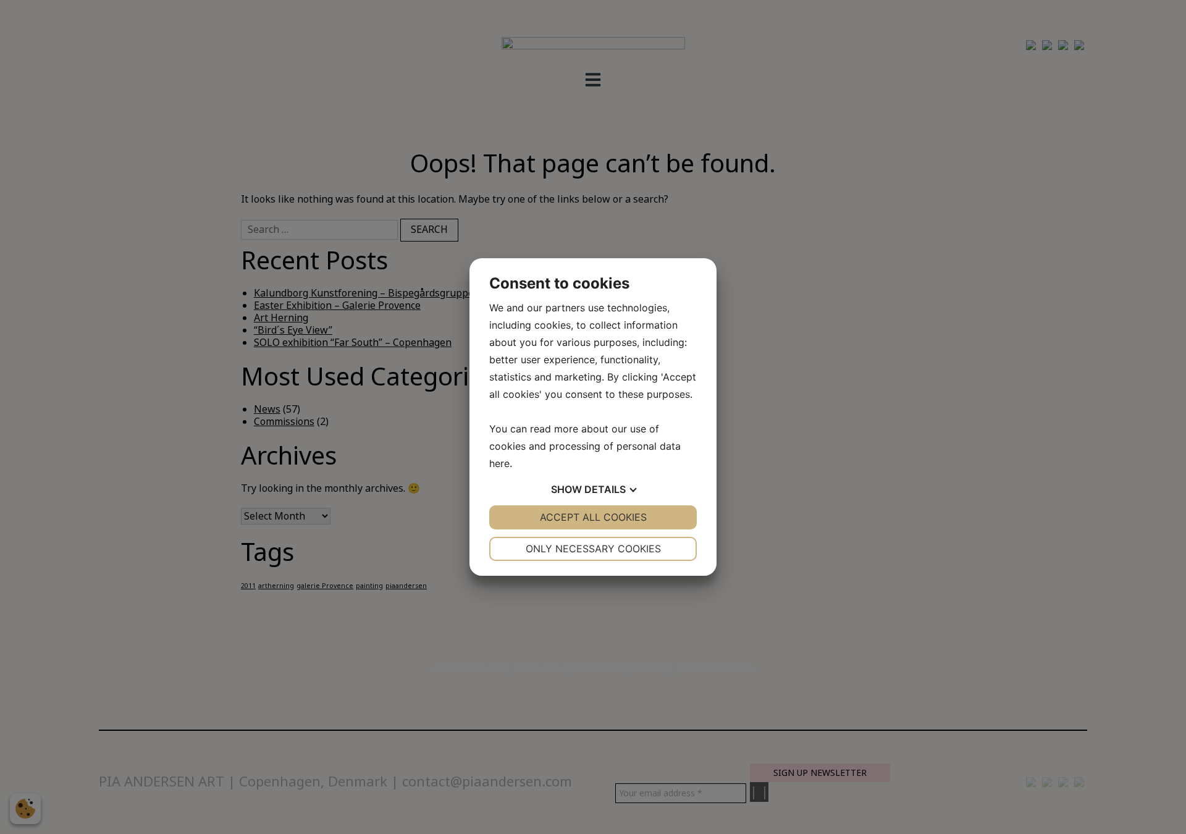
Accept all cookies (593, 517)
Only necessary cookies (593, 548)
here (499, 463)
